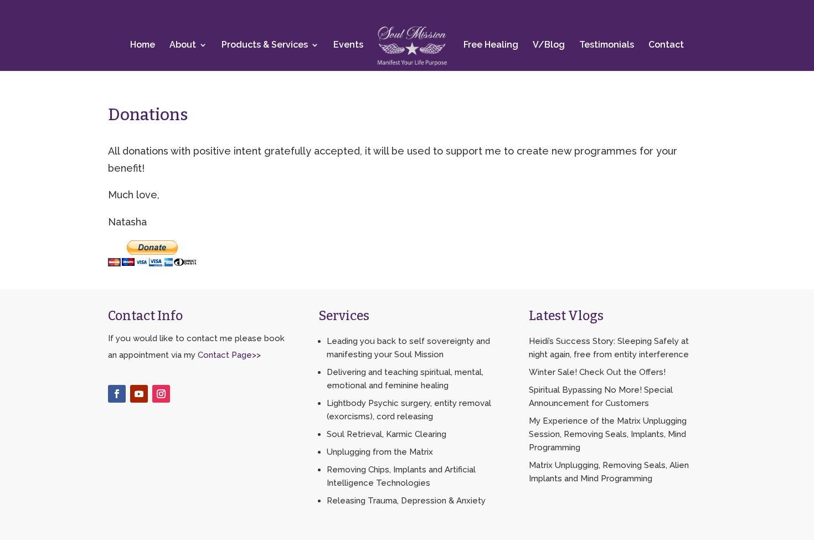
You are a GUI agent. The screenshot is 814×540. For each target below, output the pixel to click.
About (182, 44)
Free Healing (490, 44)
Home (142, 44)
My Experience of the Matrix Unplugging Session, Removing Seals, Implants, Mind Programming (608, 434)
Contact (666, 44)
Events (348, 44)
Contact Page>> (229, 355)
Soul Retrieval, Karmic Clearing (386, 434)
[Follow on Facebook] (117, 394)
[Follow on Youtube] (139, 394)
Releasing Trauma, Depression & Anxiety (406, 501)
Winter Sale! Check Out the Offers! (597, 372)
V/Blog (549, 44)
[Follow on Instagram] (161, 394)
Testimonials (606, 44)
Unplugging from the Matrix (380, 452)
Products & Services (264, 44)
